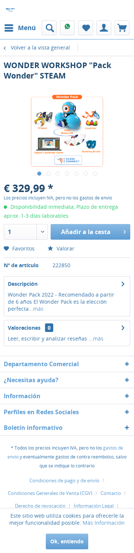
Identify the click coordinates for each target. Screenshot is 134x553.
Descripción (23, 283)
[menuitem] (19, 27)
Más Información (104, 522)
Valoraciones (24, 327)
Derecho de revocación (40, 505)
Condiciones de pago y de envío (64, 480)
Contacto (110, 493)
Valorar (64, 248)
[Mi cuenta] (103, 27)
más (38, 308)
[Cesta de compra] (122, 27)
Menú (27, 27)
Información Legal (94, 505)
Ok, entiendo (67, 541)
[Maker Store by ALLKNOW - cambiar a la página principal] (10, 10)
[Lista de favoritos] (85, 27)
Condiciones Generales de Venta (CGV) (50, 493)
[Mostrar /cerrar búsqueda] (49, 27)
